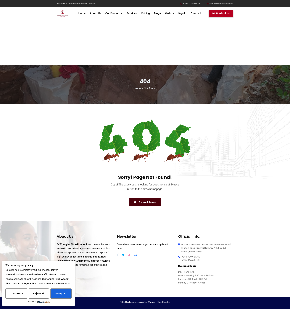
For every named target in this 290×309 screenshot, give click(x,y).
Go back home (147, 202)
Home (138, 88)
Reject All (39, 293)
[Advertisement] (145, 42)
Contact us (223, 13)
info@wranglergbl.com (221, 3)
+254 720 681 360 (192, 3)
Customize (16, 293)
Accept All (61, 293)
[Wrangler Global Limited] (62, 13)
